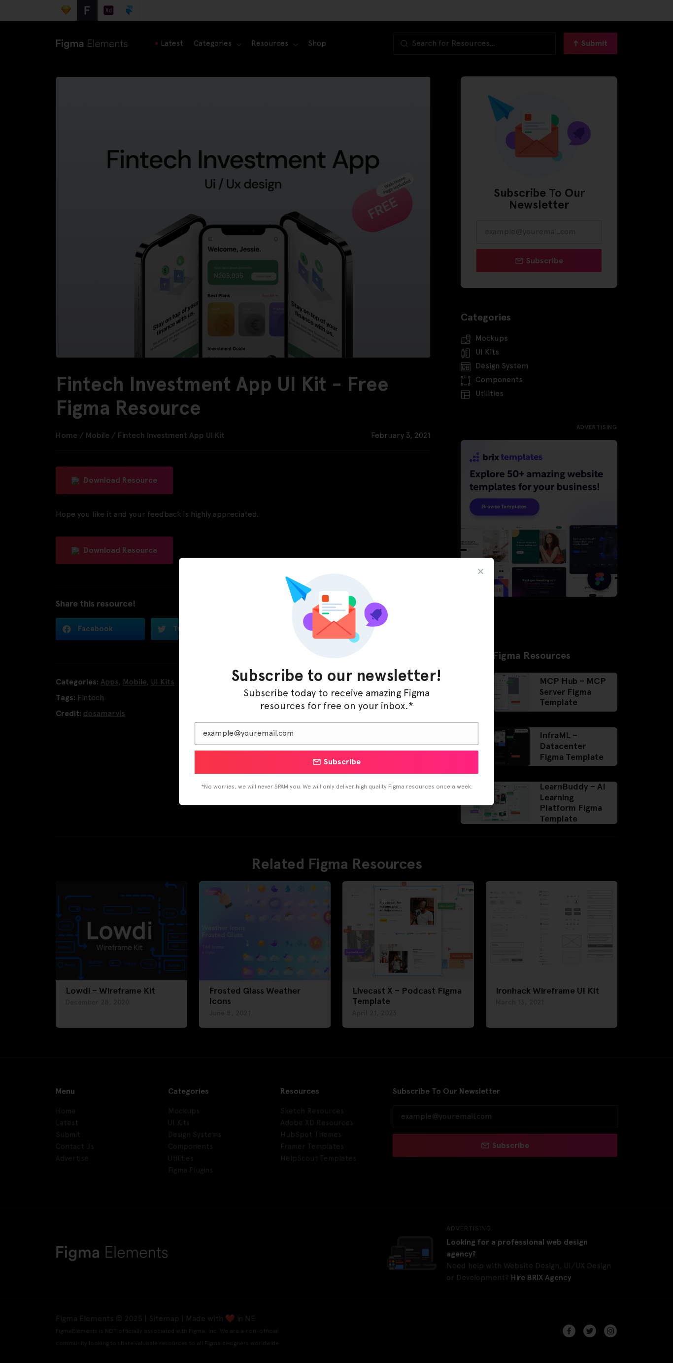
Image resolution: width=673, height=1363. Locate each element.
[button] (480, 571)
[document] (336, 681)
